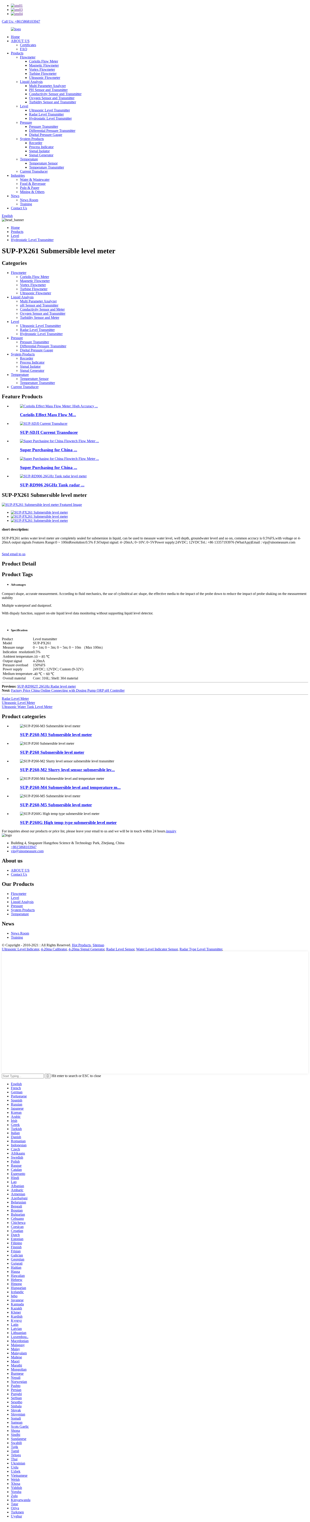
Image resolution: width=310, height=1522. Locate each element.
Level (24, 106)
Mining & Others (32, 192)
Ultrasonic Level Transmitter (49, 110)
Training (26, 204)
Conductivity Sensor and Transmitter (55, 94)
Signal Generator (41, 155)
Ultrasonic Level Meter (18, 703)
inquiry (171, 831)
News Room (29, 200)
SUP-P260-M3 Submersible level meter (56, 734)
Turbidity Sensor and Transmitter (52, 102)
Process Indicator (41, 147)
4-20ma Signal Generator (86, 949)
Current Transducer (34, 171)
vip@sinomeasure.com (27, 851)
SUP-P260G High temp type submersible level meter (68, 822)
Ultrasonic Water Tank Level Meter (27, 707)
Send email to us (13, 554)
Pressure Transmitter (43, 126)
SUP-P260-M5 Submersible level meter (56, 804)
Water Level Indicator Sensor (157, 949)
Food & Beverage (33, 184)
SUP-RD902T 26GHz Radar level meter (46, 686)
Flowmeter (27, 57)
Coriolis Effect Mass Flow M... (48, 414)
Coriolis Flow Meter (43, 61)
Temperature (29, 159)
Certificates (28, 45)
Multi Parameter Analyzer (47, 86)
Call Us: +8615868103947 (21, 21)
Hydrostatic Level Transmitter (50, 118)
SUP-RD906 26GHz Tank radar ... (52, 485)
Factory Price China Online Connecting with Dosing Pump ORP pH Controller (68, 690)
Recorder (35, 143)
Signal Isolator (39, 151)
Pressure (26, 122)
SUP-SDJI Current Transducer (49, 432)
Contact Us (19, 208)
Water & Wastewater (34, 179)
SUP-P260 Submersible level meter (52, 752)
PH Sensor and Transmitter (48, 90)
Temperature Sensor (43, 163)
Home (15, 37)
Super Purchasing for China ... (48, 449)
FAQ (23, 49)
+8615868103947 (24, 847)
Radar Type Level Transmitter (201, 949)
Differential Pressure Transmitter (52, 131)
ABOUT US (20, 41)
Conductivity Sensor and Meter (42, 309)
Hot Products (81, 945)
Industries (18, 175)
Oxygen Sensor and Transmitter (51, 98)
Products (17, 53)
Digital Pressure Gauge (45, 135)
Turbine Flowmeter (43, 73)
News (15, 196)
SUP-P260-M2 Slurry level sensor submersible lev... (67, 769)
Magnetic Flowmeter (44, 65)
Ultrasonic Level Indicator (20, 949)
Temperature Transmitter (46, 167)
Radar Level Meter (15, 699)
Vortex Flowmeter (42, 69)
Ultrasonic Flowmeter (44, 78)
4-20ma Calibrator (54, 949)
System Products (32, 139)
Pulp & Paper (29, 188)
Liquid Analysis (31, 82)
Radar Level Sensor (120, 949)
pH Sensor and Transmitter (39, 305)
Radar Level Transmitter (46, 114)
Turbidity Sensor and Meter (39, 317)
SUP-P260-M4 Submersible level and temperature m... (70, 787)
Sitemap (98, 945)
